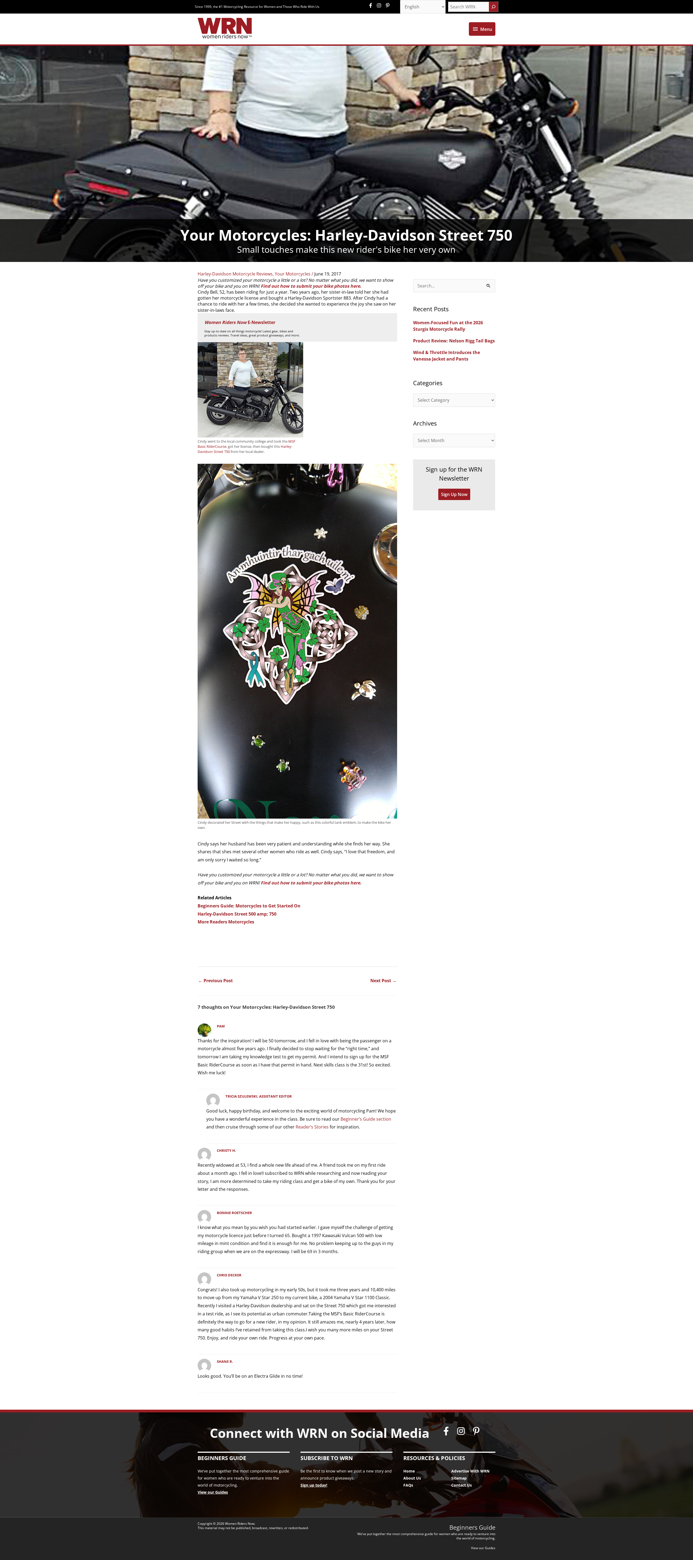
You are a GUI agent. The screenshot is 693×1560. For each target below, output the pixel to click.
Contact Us (461, 1485)
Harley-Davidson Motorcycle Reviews (235, 274)
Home (409, 1471)
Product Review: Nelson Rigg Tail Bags (454, 341)
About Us (412, 1478)
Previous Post (215, 981)
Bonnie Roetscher (234, 1212)
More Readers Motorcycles (226, 922)
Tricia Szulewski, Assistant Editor (258, 1096)
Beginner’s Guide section (366, 1119)
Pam (221, 1026)
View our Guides (213, 1492)
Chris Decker (229, 1275)
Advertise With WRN (470, 1471)
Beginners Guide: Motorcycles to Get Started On (249, 906)
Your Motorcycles (292, 274)
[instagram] (380, 5)
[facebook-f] (372, 5)
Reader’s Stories (312, 1127)
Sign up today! (313, 1485)
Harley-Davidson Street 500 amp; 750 (237, 914)
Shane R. (225, 1361)
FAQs (408, 1485)
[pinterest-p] (388, 5)
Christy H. (226, 1150)
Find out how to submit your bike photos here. (311, 286)
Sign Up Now (454, 494)
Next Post (383, 981)
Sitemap (459, 1478)
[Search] (493, 7)
